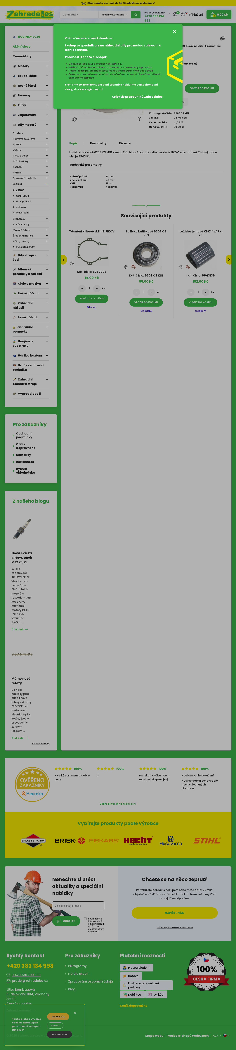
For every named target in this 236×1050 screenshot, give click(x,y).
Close (174, 31)
